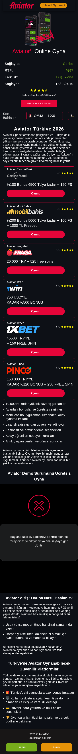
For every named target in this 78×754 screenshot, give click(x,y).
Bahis (22, 747)
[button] (71, 733)
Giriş (56, 747)
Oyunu (35, 193)
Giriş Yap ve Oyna (39, 103)
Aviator (44, 734)
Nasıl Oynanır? (55, 5)
